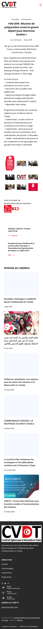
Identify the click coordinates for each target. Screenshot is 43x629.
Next (10, 255)
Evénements (26, 19)
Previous (14, 235)
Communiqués (7, 568)
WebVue (19, 620)
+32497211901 (12, 593)
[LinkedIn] (5, 583)
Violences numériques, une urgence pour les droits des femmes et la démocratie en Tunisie (21, 382)
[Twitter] (8, 583)
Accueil (5, 564)
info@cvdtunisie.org (13, 588)
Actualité (15, 19)
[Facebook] (2, 583)
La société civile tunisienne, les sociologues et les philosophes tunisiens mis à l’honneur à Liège (19, 462)
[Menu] (41, 5)
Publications (7, 577)
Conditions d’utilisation (9, 626)
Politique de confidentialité (28, 626)
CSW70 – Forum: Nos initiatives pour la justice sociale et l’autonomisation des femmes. (21, 504)
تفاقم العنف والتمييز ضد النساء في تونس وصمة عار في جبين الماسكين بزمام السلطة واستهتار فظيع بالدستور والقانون (21, 340)
